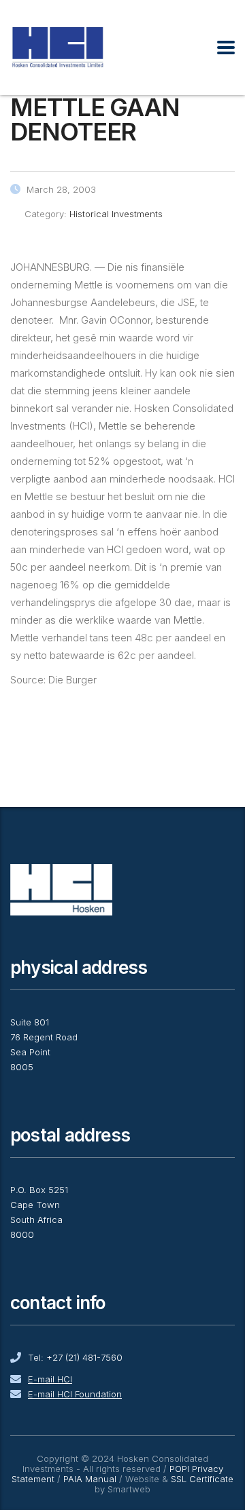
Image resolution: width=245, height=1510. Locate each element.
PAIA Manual (89, 1478)
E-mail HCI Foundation (75, 1394)
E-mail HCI (50, 1379)
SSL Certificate (202, 1478)
